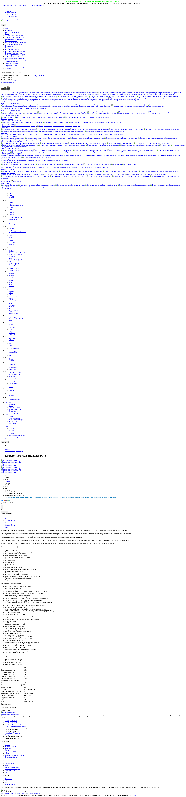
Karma (11, 240)
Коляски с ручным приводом (14, 37)
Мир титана (12, 369)
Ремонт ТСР (13, 421)
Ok (135, 795)
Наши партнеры (14, 413)
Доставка (12, 404)
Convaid (11, 214)
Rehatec (11, 293)
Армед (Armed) (14, 348)
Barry (10, 204)
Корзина (7, 745)
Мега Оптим (13, 368)
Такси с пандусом (7, 5)
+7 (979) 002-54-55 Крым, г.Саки (15, 726)
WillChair (11, 340)
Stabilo (11, 312)
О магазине (8, 402)
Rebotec (11, 291)
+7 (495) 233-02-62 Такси (13, 724)
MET (10, 261)
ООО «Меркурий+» (15, 373)
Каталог (6, 79)
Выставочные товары (12, 32)
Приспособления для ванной (14, 58)
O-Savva (11, 273)
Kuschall (11, 244)
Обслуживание (14, 423)
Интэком (11, 361)
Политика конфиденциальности (15, 755)
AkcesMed (12, 197)
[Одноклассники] (4, 500)
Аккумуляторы (18, 5)
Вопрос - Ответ (10, 525)
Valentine (11, 324)
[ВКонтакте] (2, 500)
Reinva (11, 294)
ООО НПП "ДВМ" (15, 374)
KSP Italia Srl (13, 242)
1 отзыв (7, 477)
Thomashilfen (13, 317)
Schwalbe (12, 305)
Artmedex (12, 199)
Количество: (5, 504)
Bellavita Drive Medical (16, 206)
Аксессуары (9, 68)
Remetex (11, 298)
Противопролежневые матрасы (15, 55)
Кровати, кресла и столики (13, 53)
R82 (10, 289)
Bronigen (11, 207)
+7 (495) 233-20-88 (11, 721)
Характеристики (10, 520)
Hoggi (10, 230)
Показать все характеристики (14, 495)
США (10, 392)
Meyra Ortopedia (14, 263)
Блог (6, 427)
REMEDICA (13, 296)
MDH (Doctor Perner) (15, 254)
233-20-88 (38, 76)
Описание (8, 519)
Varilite (11, 326)
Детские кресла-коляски (13, 49)
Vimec (10, 331)
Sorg (10, 308)
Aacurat (11, 193)
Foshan (11, 223)
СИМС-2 (11, 390)
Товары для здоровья (11, 63)
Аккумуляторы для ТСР (9, 81)
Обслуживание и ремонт (17, 435)
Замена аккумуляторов (16, 420)
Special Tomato (13, 310)
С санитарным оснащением (14, 39)
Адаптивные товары (11, 61)
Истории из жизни (15, 437)
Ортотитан (12, 378)
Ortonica (11, 275)
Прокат (30, 5)
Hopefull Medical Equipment (17, 232)
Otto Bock (12, 277)
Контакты (8, 439)
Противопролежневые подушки (15, 42)
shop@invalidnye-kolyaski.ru (14, 735)
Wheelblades (12, 338)
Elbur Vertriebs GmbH (15, 218)
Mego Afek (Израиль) (15, 260)
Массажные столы (11, 65)
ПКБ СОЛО (12, 381)
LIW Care (12, 247)
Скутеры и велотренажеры (13, 44)
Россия (11, 387)
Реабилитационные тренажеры (15, 67)
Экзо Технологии (14, 399)
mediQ (11, 258)
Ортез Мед (12, 376)
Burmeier (11, 209)
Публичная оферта (11, 757)
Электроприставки (11, 41)
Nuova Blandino (14, 268)
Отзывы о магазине (15, 409)
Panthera (11, 280)
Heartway (12, 228)
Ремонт (25, 5)
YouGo (11, 343)
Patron (10, 284)
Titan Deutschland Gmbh (16, 319)
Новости (11, 428)
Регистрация (13, 16)
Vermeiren (12, 327)
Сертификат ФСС (40, 5)
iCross (10, 235)
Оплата (11, 406)
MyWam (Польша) (14, 265)
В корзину (4, 512)
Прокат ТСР (13, 416)
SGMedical (12, 307)
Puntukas (11, 286)
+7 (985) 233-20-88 (11, 722)
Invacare (11, 237)
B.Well (11, 202)
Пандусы (8, 48)
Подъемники (9, 46)
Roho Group (12, 300)
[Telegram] (10, 500)
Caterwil (11, 213)
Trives (10, 320)
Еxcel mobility (13, 352)
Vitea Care (12, 334)
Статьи (7, 527)
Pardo (10, 282)
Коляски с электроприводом (14, 35)
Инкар (11, 359)
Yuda (10, 345)
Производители (6, 188)
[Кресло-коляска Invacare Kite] (11, 460)
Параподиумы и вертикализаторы (16, 60)
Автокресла (8, 30)
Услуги (7, 414)
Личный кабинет (10, 746)
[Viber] (6, 500)
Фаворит (11, 395)
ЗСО (10, 355)
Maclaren (11, 251)
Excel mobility (13, 219)
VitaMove (12, 333)
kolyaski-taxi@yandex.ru (12, 733)
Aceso (10, 195)
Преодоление (13, 383)
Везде (6, 28)
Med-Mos (12, 256)
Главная (7, 449)
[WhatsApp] (8, 500)
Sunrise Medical (13, 314)
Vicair (10, 329)
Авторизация (13, 14)
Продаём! (12, 433)
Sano (10, 303)
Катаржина (12, 364)
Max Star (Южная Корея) (17, 253)
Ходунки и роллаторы (12, 56)
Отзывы (11, 432)
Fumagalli (12, 225)
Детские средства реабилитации (15, 51)
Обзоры (11, 430)
